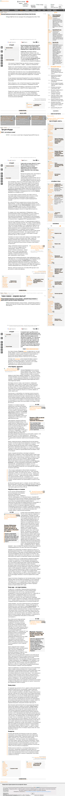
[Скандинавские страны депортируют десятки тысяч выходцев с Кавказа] (51, 245)
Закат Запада (45, 7)
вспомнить (17, 358)
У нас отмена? (8, 178)
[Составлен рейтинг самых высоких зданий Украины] (51, 294)
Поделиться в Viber (2, 61)
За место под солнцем (10, 59)
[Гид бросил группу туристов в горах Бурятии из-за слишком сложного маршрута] (51, 283)
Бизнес (39, 10)
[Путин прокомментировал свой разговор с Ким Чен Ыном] (51, 177)
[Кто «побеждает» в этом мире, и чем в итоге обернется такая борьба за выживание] (51, 140)
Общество (33, 10)
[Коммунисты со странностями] (29, 105)
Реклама (25, 3)
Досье (55, 12)
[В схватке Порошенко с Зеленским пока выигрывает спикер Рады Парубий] (51, 200)
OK (32, 793)
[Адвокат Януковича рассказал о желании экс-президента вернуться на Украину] (51, 152)
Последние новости (56, 66)
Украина (16, 10)
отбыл (25, 351)
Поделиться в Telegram (2, 63)
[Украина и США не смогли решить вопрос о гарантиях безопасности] (37, 411)
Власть (21, 10)
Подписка (20, 3)
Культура (49, 10)
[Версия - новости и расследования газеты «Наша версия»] (8, 3)
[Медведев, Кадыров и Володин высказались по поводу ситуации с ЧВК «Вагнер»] (37, 626)
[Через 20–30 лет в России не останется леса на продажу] (51, 255)
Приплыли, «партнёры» (33, 6)
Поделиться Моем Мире (2, 51)
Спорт (44, 10)
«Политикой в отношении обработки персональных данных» (38, 791)
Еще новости (55, 110)
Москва (54, 10)
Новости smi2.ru (4, 781)
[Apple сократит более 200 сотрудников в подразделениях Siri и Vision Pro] (29, 281)
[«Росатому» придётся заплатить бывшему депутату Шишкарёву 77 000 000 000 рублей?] (5, 281)
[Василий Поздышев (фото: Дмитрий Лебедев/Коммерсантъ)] (37, 492)
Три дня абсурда (9, 346)
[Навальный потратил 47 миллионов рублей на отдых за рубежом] (51, 186)
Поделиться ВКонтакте (2, 47)
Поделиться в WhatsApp (2, 58)
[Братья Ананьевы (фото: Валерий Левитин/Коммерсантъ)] (11, 369)
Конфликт (27, 10)
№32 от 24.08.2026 (22, 1)
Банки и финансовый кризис (32, 349)
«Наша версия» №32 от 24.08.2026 (40, 271)
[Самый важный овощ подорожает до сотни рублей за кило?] (51, 305)
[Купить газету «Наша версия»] (18, 1)
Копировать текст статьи (2, 66)
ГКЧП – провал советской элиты (61, 8)
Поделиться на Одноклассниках (2, 55)
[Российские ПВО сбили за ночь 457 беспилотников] (29, 764)
